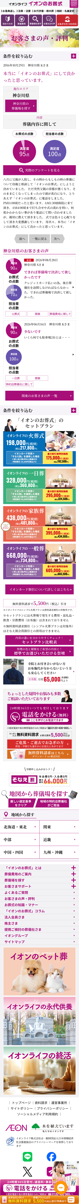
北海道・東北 (15, 826)
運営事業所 (59, 1102)
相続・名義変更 (65, 11)
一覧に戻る (39, 239)
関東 (47, 826)
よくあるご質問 (16, 892)
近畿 (47, 839)
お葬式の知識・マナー (21, 904)
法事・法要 (24, 11)
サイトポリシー (22, 1108)
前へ (22, 239)
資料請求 (41, 1102)
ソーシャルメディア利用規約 (37, 1114)
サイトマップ (14, 941)
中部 (7, 839)
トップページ (21, 1102)
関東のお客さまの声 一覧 (39, 395)
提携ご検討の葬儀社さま (23, 929)
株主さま (11, 923)
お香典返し (9, 11)
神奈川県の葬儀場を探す (21, 105)
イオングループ (16, 935)
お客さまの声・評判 (19, 898)
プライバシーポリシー (52, 1108)
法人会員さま (14, 917)
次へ (57, 239)
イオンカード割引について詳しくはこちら (39, 589)
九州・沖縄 (53, 852)
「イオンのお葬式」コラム (24, 910)
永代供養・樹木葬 (44, 11)
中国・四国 (13, 852)
